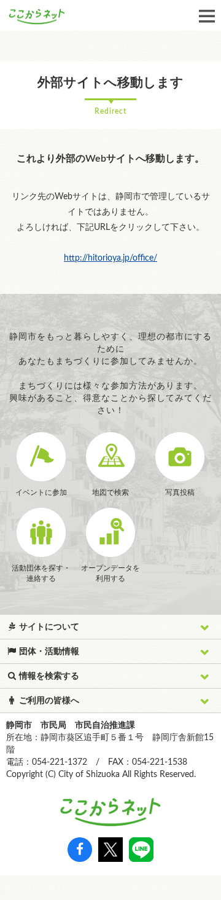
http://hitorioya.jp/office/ (110, 258)
